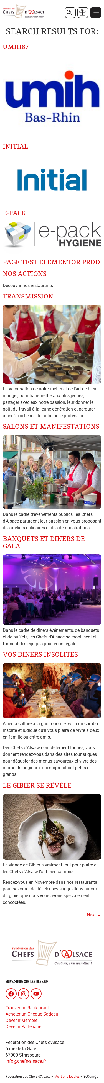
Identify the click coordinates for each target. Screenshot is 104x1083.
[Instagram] (23, 993)
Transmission (28, 296)
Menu (95, 12)
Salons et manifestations (51, 426)
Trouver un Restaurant (27, 1008)
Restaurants (70, 12)
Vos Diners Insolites (40, 654)
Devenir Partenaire (23, 1026)
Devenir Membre (21, 1020)
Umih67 (16, 47)
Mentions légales (67, 1077)
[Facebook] (11, 993)
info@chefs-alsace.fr (26, 1061)
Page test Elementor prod (51, 262)
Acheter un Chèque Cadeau (32, 1014)
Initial (15, 146)
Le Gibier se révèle (37, 785)
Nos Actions (25, 274)
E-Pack (14, 213)
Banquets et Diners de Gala (44, 542)
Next (94, 914)
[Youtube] (36, 993)
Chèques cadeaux (82, 12)
